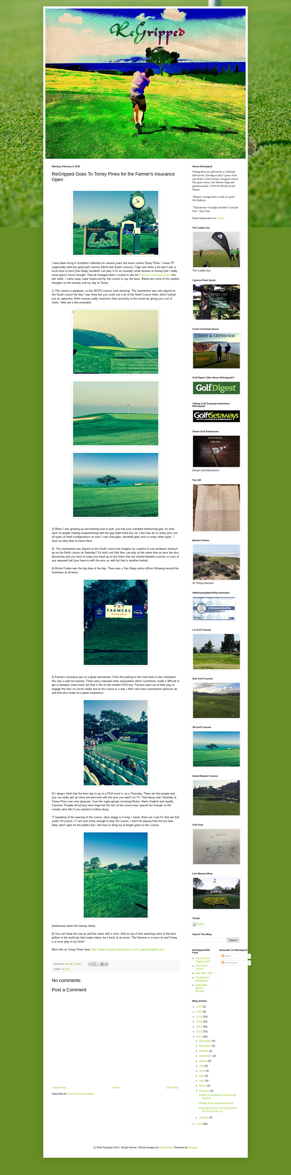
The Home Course (202, 967)
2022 (199, 1006)
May (202, 1075)
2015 (199, 1036)
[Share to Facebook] (102, 964)
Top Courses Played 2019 (203, 960)
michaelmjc (166, 1147)
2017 (199, 1026)
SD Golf (66, 969)
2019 (199, 1016)
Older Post (172, 1087)
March (203, 1085)
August (203, 1061)
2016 (199, 1031)
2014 (199, 1123)
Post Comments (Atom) (81, 1093)
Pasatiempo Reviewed (202, 979)
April (202, 1080)
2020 (199, 1011)
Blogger (192, 1147)
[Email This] (90, 964)
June (202, 1070)
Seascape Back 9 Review (201, 988)
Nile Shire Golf (204, 973)
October (204, 1051)
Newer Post (59, 1087)
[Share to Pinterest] (106, 964)
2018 (199, 1021)
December (205, 1040)
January (204, 1117)
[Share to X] (98, 964)
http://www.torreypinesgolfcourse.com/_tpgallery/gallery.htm (128, 949)
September (206, 1055)
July (202, 1065)
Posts (227, 956)
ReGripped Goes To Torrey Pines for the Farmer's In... (218, 1110)
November (205, 1045)
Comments (230, 962)
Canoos (220, 218)
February (204, 1090)
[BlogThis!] (94, 964)
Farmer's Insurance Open (155, 275)
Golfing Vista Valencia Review (216, 1103)
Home (116, 1087)
